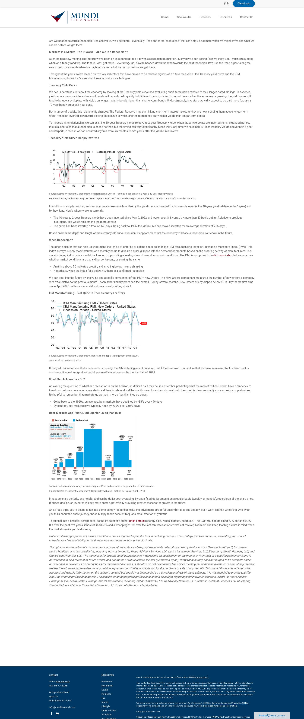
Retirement (107, 681)
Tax (103, 698)
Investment (107, 686)
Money (105, 702)
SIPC (220, 717)
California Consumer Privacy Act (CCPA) (230, 703)
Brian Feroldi (137, 521)
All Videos (107, 714)
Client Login (244, 3)
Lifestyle (106, 706)
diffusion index (222, 255)
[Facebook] (225, 3)
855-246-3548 (63, 681)
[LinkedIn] (228, 3)
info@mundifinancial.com (62, 707)
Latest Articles (109, 710)
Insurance (106, 694)
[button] (165, 17)
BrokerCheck (203, 677)
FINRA (214, 717)
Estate (105, 690)
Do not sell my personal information (220, 706)
